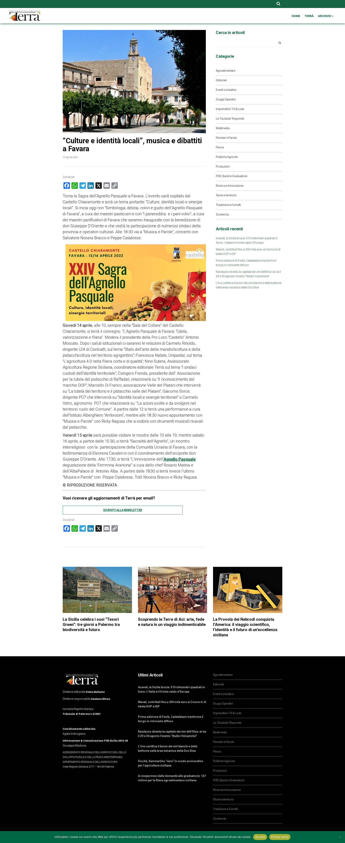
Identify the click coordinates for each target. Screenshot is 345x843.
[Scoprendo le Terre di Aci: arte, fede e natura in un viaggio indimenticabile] (172, 590)
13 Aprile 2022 (70, 157)
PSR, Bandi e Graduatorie (231, 176)
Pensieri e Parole (226, 137)
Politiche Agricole (227, 157)
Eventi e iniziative (226, 89)
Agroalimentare (225, 70)
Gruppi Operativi (226, 99)
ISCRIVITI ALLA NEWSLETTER (122, 510)
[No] (340, 837)
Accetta (260, 836)
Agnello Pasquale (179, 459)
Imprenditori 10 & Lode (230, 109)
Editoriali (221, 80)
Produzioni (223, 166)
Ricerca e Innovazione (229, 185)
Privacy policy (280, 836)
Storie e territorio (226, 195)
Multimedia (223, 128)
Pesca (220, 147)
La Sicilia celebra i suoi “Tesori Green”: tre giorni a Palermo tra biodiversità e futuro (91, 624)
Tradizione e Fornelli (228, 205)
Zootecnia (222, 214)
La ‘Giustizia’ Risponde (230, 118)
